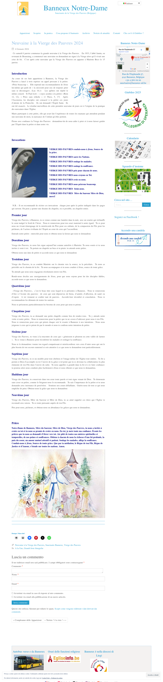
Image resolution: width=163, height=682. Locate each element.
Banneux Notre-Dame (76, 7)
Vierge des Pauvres (72, 545)
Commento (17, 566)
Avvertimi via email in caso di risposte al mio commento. (39, 593)
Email (15, 583)
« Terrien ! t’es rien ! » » (55, 620)
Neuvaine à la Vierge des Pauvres (29, 545)
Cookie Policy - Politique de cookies (52, 678)
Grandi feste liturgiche (33, 548)
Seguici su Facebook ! (126, 217)
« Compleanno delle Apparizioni (27, 620)
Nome (15, 574)
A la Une (19, 548)
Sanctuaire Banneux (54, 545)
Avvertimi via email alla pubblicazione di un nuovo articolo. (40, 596)
